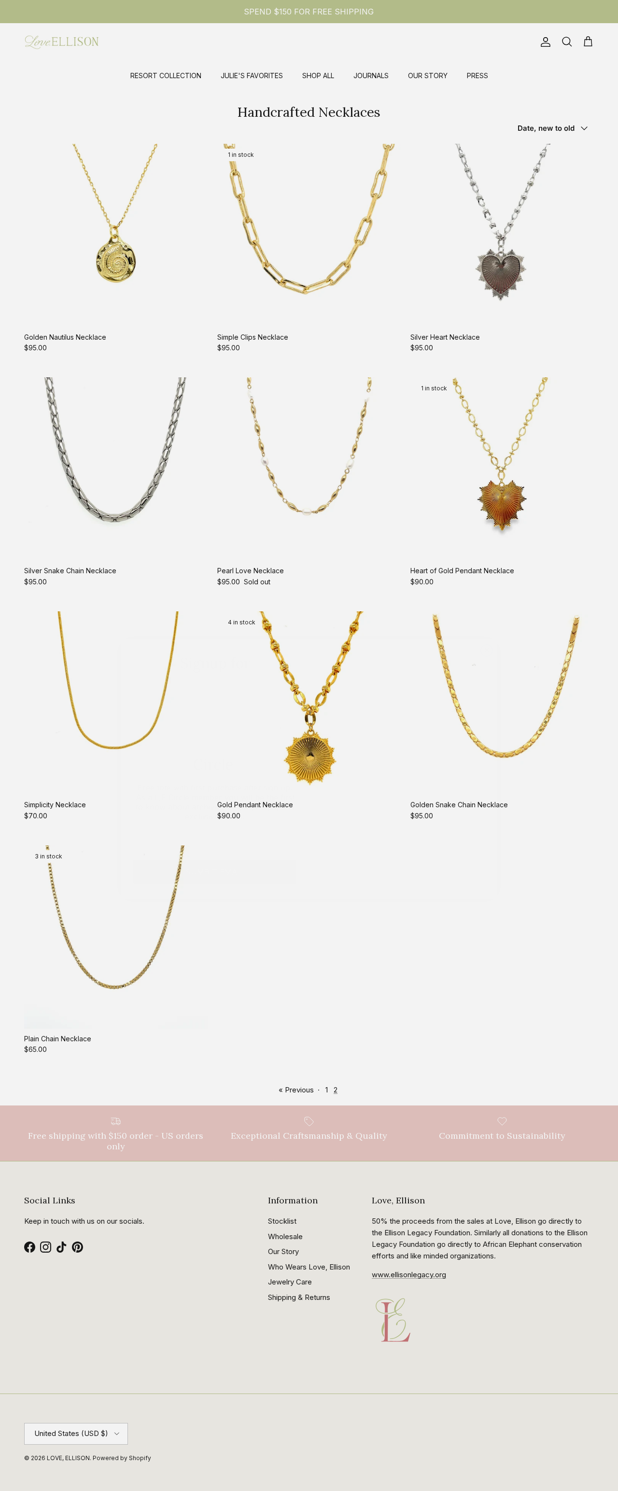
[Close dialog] (486, 615)
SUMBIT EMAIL (214, 848)
